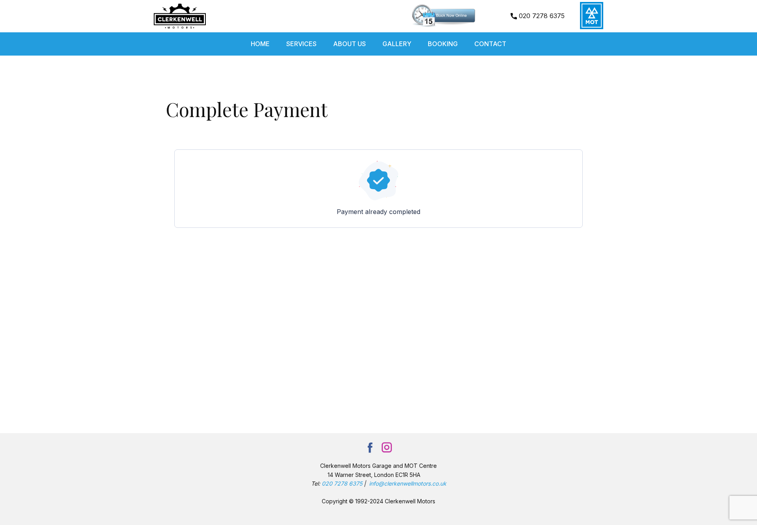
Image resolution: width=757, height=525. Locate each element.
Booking (443, 44)
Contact (490, 44)
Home (260, 44)
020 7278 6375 (541, 16)
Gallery (396, 44)
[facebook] (370, 447)
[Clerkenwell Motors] (180, 16)
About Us (349, 44)
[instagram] (386, 447)
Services (301, 44)
